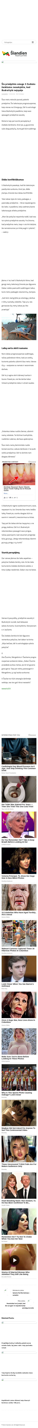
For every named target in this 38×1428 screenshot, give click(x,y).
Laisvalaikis (5, 94)
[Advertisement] (19, 19)
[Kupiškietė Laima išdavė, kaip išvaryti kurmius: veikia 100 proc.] (19, 1388)
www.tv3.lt (6, 688)
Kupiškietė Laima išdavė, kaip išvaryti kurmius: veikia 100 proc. (16, 1401)
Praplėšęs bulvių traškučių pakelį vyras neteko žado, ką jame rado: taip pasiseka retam (17, 1345)
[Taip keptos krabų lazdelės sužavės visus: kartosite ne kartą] (19, 1361)
